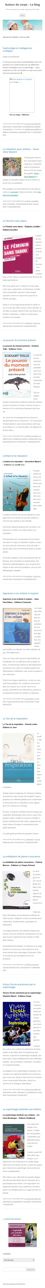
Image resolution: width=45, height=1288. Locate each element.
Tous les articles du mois (24, 204)
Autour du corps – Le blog (22, 4)
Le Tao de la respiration (15, 718)
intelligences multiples (32, 129)
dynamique (14, 132)
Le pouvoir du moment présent (19, 340)
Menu (22, 15)
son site (14, 192)
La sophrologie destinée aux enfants (22, 1109)
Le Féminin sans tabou (15, 220)
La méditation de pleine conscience (21, 856)
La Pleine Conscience (31, 436)
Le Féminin (28, 323)
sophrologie (22, 132)
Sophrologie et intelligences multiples (17, 49)
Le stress (27, 201)
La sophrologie (17, 126)
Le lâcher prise (33, 439)
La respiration (29, 699)
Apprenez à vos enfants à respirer (21, 593)
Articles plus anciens (12, 1219)
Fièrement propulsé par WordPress (14, 1284)
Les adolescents (31, 1092)
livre (28, 132)
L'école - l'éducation (18, 1092)
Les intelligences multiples (31, 126)
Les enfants (11, 204)
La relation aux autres (19, 439)
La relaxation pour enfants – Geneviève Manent (21, 150)
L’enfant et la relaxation (15, 455)
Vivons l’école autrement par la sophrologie (19, 986)
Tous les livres (7, 129)
